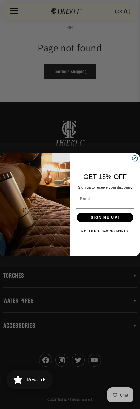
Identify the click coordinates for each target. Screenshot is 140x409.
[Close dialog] (135, 158)
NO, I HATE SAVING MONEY (105, 231)
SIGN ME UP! (105, 217)
